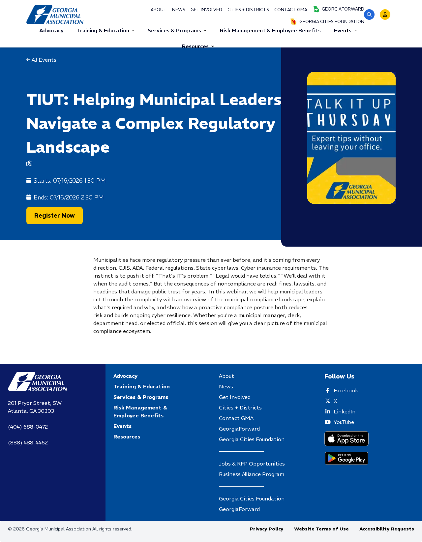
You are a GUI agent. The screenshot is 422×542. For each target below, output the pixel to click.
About (159, 10)
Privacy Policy (267, 529)
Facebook (346, 390)
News (178, 10)
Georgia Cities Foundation (331, 21)
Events (342, 30)
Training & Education (103, 30)
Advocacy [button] (51, 30)
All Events (43, 59)
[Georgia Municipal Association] (54, 14)
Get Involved (206, 10)
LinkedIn (344, 411)
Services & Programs (174, 30)
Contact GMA (290, 10)
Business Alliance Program (251, 474)
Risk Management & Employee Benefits (140, 411)
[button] (369, 14)
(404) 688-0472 (28, 426)
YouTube (344, 422)
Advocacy (125, 376)
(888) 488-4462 (28, 442)
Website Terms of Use (321, 529)
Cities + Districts (248, 10)
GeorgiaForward (343, 9)
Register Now (54, 215)
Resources (195, 46)
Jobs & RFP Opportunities (252, 463)
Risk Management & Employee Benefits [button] (270, 30)
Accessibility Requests (386, 529)
